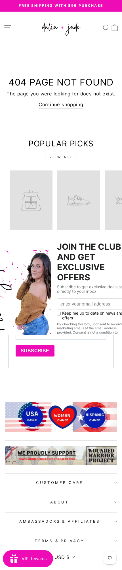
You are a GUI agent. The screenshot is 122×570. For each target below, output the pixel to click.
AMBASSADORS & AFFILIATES (59, 521)
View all (61, 157)
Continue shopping (61, 104)
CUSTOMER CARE (59, 482)
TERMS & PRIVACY (60, 541)
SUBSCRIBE (35, 350)
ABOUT (59, 502)
